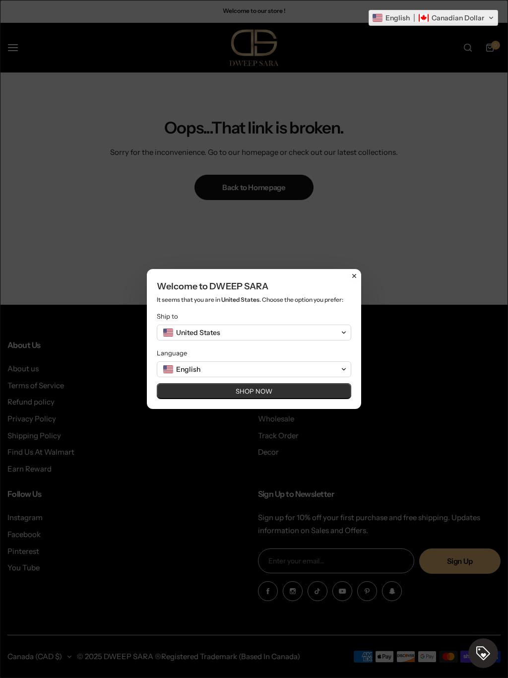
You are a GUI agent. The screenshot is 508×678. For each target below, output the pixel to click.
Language (172, 353)
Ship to (167, 316)
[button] (433, 18)
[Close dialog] (354, 276)
